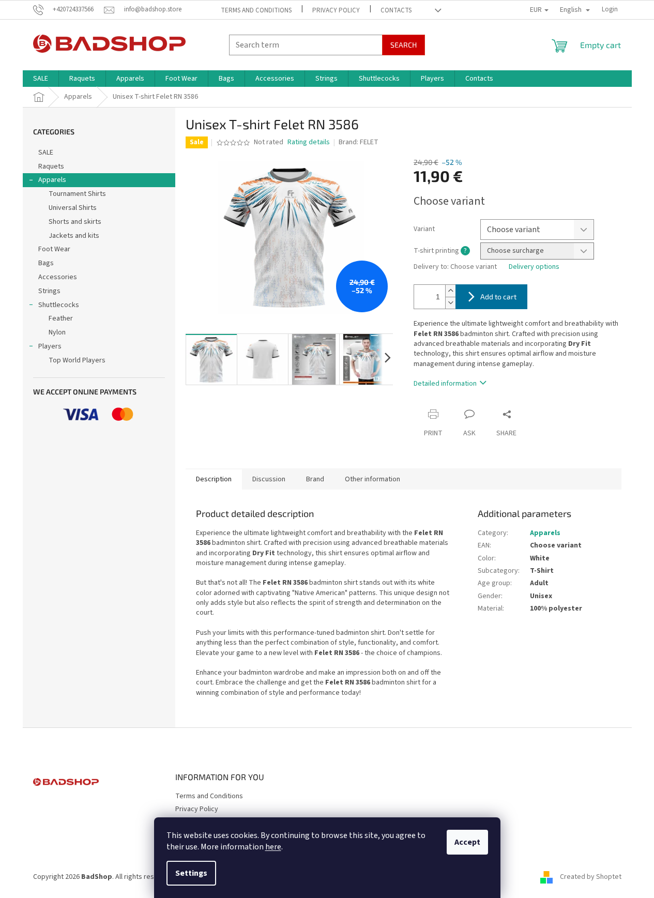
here (273, 847)
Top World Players (77, 360)
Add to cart (498, 296)
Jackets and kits (74, 236)
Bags (46, 263)
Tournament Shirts (77, 194)
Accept (467, 842)
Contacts (396, 10)
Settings (191, 873)
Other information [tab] (372, 479)
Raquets (51, 166)
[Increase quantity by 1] (450, 291)
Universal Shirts (73, 208)
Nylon (57, 332)
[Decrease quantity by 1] (450, 303)
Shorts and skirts (75, 222)
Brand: (358, 142)
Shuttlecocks (58, 305)
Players (50, 346)
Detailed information (445, 383)
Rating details (308, 142)
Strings (49, 291)
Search (403, 44)
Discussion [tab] (268, 479)
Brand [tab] (315, 479)
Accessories (57, 277)
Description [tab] (214, 479)
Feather (61, 318)
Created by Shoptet (590, 877)
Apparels (52, 180)
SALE (45, 152)
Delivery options (534, 267)
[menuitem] (40, 78)
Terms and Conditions (256, 10)
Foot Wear (54, 249)
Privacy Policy (336, 10)
